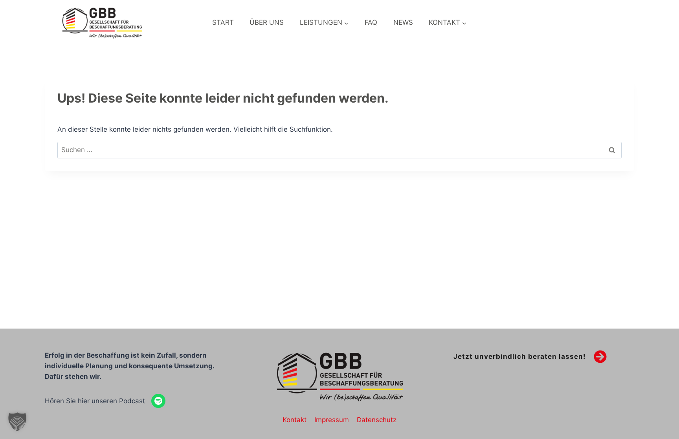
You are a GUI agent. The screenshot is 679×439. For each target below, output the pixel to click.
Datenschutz (376, 420)
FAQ (371, 22)
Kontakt (294, 420)
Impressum (331, 420)
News (403, 22)
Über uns (267, 22)
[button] (17, 421)
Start (223, 22)
